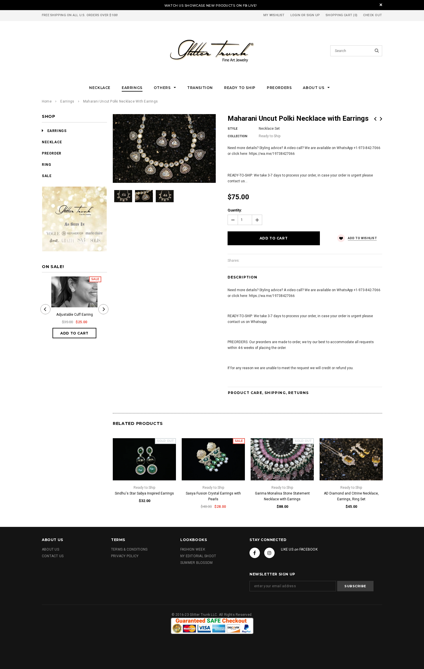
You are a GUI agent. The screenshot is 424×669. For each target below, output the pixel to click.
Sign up (313, 15)
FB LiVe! (250, 5)
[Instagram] (269, 553)
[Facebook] (254, 553)
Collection (237, 136)
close (381, 4)
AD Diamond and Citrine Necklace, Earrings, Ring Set (351, 496)
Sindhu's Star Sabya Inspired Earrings (144, 493)
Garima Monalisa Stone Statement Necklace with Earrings (282, 496)
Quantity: (235, 210)
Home (47, 101)
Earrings (67, 101)
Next (381, 119)
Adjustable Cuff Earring (74, 315)
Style (232, 129)
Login (295, 15)
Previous (375, 119)
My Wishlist (273, 15)
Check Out (372, 15)
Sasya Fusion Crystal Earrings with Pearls (213, 496)
